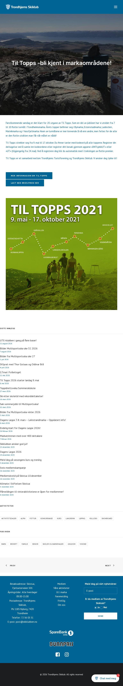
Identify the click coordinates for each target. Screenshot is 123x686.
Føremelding (61, 596)
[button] (115, 7)
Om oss (61, 604)
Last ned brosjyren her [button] (25, 183)
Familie (25, 544)
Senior (35, 544)
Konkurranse (47, 518)
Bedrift (13, 544)
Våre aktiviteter (61, 588)
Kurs (59, 518)
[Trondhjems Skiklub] (22, 6)
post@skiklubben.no (26, 621)
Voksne (83, 544)
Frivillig (61, 600)
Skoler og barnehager (53, 544)
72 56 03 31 (27, 617)
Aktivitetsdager (8, 518)
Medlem (61, 583)
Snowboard (107, 518)
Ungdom (71, 544)
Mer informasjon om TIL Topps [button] (29, 175)
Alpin (23, 518)
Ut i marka (61, 592)
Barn (3, 544)
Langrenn (70, 518)
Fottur (33, 518)
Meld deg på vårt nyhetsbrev (100, 583)
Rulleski (93, 518)
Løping (82, 518)
